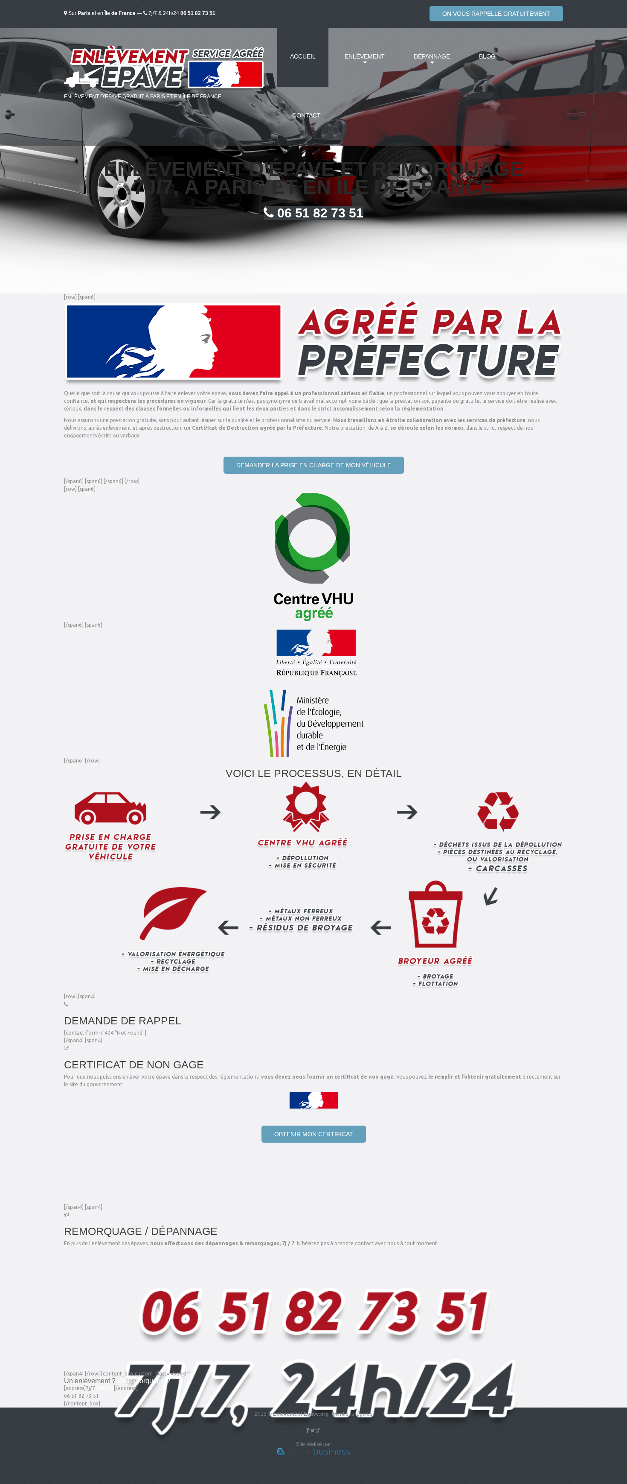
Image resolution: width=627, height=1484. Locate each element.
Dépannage (425, 61)
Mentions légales (352, 1414)
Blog (487, 56)
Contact (306, 115)
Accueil (303, 56)
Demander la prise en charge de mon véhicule (313, 465)
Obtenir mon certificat (313, 1134)
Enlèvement (358, 61)
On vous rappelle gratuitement (496, 13)
